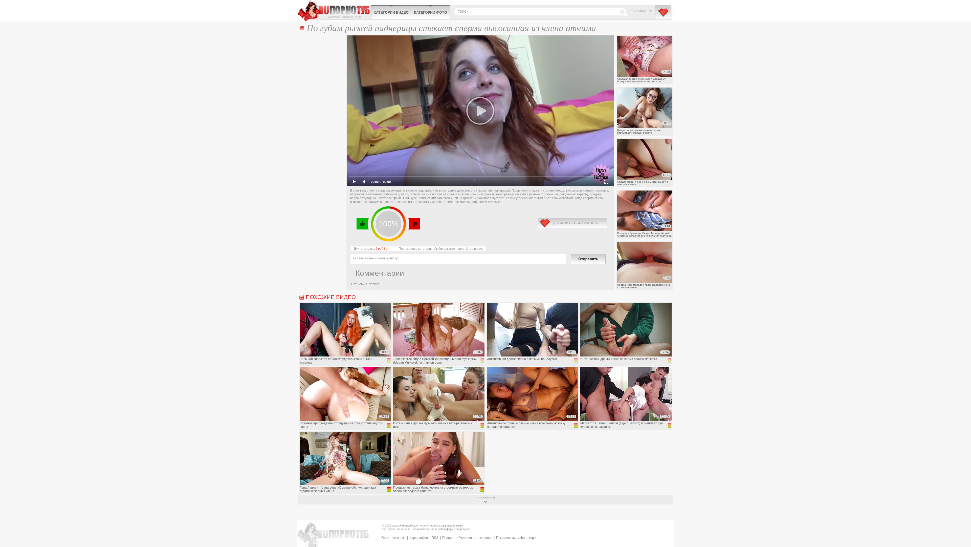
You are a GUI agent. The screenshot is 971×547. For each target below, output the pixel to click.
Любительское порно (449, 248)
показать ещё (486, 497)
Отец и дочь (474, 248)
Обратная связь (393, 538)
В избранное (641, 11)
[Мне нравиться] (363, 223)
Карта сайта (418, 538)
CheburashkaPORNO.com (334, 10)
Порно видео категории (416, 248)
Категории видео (391, 12)
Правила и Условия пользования (467, 538)
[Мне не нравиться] (414, 223)
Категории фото (430, 12)
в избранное (572, 223)
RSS (435, 538)
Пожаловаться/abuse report (517, 538)
